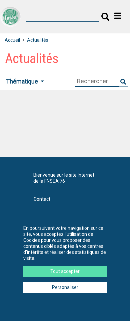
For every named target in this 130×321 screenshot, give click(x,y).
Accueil (12, 40)
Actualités (37, 40)
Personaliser (65, 287)
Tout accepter (65, 271)
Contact (42, 199)
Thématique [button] (22, 81)
